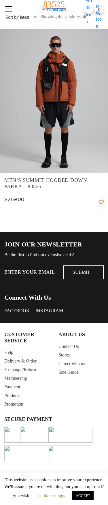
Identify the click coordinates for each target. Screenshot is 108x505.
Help (8, 352)
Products (12, 395)
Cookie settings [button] (51, 495)
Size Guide (68, 372)
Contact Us (68, 346)
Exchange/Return (20, 369)
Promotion (13, 404)
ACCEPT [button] (83, 496)
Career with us (71, 363)
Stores (64, 354)
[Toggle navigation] (8, 9)
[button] (101, 202)
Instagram (49, 310)
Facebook (17, 310)
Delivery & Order (20, 360)
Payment (12, 386)
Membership (15, 378)
